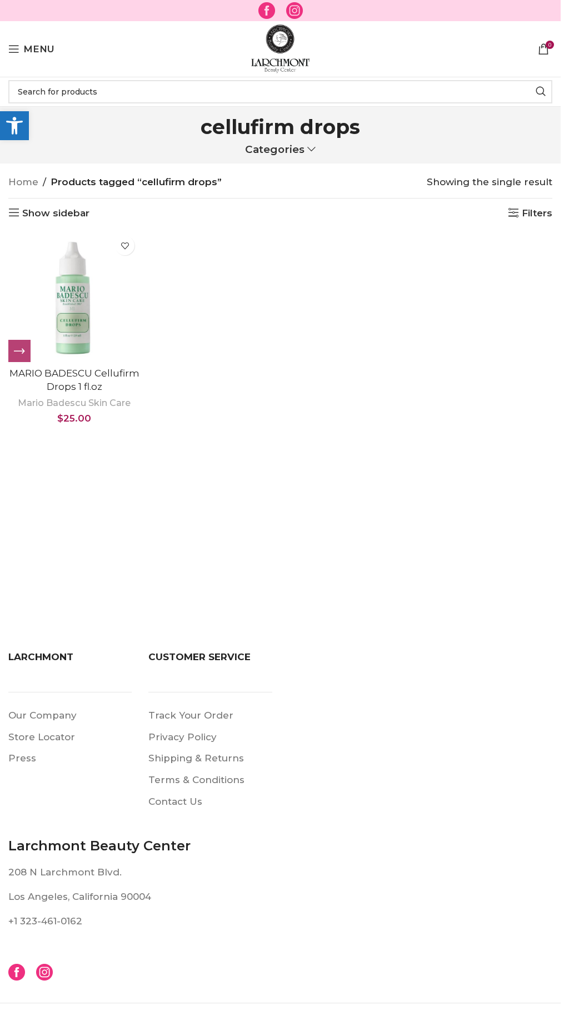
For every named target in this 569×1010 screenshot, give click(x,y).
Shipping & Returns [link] (196, 758)
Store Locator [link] (41, 736)
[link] (14, 125)
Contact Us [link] (175, 801)
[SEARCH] (540, 91)
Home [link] (23, 181)
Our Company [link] (42, 715)
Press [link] (22, 758)
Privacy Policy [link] (182, 736)
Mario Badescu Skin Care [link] (74, 402)
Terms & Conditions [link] (196, 779)
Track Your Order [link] (190, 715)
